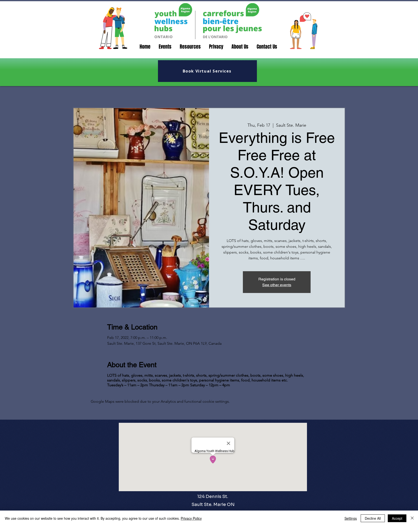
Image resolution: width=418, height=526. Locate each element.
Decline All (373, 518)
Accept (397, 518)
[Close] (412, 518)
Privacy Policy (191, 518)
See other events (276, 285)
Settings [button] (350, 518)
